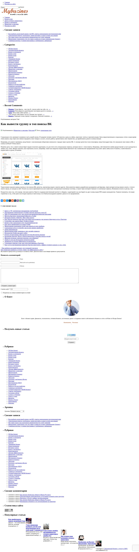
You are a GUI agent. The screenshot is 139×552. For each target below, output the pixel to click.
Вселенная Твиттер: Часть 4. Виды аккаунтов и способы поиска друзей (27, 236)
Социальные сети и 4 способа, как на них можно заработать (24, 228)
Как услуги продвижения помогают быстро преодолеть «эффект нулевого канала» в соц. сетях (35, 245)
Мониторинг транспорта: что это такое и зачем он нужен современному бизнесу (34, 39)
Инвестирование (13, 60)
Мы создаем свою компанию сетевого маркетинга (67, 537)
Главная (7, 2)
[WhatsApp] (20, 200)
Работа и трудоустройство (16, 84)
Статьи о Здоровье (14, 93)
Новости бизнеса (13, 74)
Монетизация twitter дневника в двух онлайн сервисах (22, 231)
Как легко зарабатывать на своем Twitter (17, 224)
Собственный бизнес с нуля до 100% (115, 548)
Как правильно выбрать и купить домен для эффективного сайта (22, 250)
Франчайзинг (12, 99)
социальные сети (46, 130)
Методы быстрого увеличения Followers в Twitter (20, 216)
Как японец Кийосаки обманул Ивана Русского (35, 495)
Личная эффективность (15, 67)
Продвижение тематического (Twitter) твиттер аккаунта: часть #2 (25, 212)
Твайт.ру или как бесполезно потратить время (19, 240)
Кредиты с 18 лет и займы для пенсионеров (34, 498)
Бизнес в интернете (11, 22)
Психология (12, 82)
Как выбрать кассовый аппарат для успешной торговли (20, 248)
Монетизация (12, 71)
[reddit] (12, 200)
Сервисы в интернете (15, 86)
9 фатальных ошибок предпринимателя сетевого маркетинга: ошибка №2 (50, 533)
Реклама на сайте (10, 4)
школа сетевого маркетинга (13, 21)
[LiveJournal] (15, 200)
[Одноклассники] (4, 200)
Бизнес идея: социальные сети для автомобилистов (21, 223)
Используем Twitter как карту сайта (16, 233)
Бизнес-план (12, 55)
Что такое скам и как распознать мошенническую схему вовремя (29, 37)
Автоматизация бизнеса (16, 50)
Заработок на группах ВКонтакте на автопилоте (20, 241)
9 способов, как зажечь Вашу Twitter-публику (19, 221)
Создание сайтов (13, 91)
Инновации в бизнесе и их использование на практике (38, 501)
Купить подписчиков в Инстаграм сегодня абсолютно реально (25, 234)
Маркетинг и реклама (12, 24)
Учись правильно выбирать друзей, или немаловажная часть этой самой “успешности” (34, 527)
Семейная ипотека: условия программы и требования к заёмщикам (30, 40)
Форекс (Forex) (13, 98)
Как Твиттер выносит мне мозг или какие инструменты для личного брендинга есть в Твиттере (36, 219)
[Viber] (18, 200)
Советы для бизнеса (14, 89)
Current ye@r (5, 289)
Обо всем (11, 76)
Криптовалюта (13, 65)
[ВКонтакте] (2, 200)
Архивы (7, 411)
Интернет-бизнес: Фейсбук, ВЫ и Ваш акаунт (19, 217)
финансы (11, 96)
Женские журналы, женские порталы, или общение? (21, 238)
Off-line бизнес (13, 48)
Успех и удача (12, 94)
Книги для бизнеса (14, 64)
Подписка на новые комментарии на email (16, 293)
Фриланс (11, 101)
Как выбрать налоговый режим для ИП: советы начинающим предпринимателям (34, 34)
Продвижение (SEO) (15, 81)
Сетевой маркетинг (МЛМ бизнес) (19, 88)
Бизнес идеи (12, 54)
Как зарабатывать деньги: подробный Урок (16, 520)
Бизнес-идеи (9, 19)
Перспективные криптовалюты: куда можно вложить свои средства (42, 496)
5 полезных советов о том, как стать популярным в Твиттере (24, 243)
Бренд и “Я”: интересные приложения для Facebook (21, 211)
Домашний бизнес (14, 59)
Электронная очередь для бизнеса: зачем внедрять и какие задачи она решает (33, 35)
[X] (10, 200)
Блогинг (11, 57)
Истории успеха (13, 62)
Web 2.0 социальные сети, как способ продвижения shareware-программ (28, 214)
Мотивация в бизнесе (15, 72)
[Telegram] (23, 200)
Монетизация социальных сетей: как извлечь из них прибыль (24, 226)
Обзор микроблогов (11, 229)
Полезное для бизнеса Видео (17, 77)
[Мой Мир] (7, 200)
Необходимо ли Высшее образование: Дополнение (87, 542)
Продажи (11, 79)
